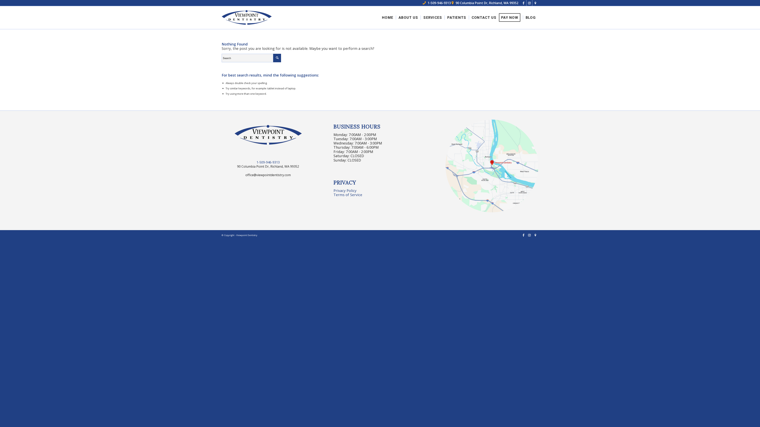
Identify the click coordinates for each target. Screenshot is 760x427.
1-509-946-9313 (437, 3)
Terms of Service (347, 194)
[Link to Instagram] (529, 3)
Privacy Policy (344, 190)
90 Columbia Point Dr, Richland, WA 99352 (485, 3)
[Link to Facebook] (523, 3)
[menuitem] (387, 17)
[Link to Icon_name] (535, 3)
